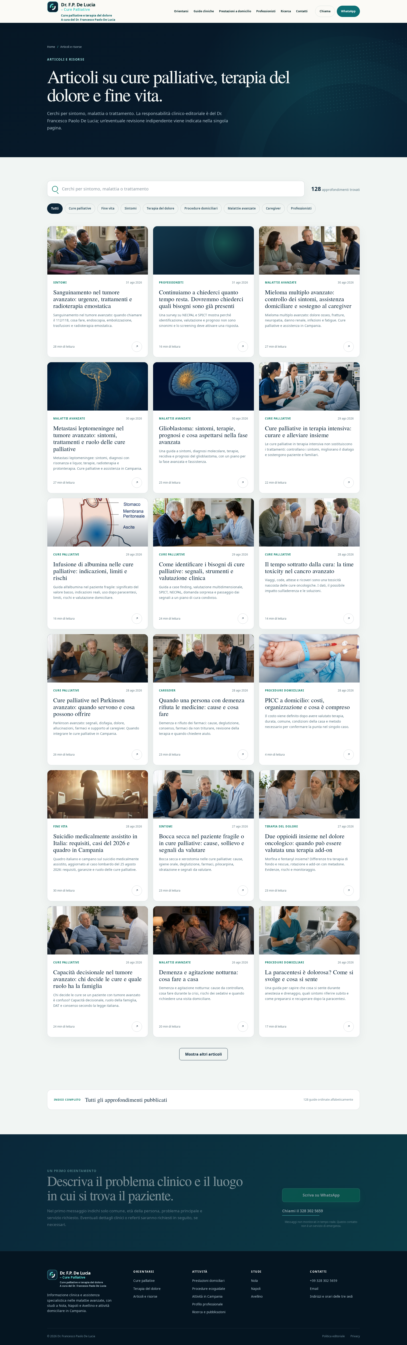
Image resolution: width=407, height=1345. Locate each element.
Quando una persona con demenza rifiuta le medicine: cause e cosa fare (201, 707)
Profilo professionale (207, 1304)
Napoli (255, 1289)
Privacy (355, 1336)
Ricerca (286, 11)
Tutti (55, 208)
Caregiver (273, 208)
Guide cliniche (204, 11)
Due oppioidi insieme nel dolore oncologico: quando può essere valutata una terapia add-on (305, 843)
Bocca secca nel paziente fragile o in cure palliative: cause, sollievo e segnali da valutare (201, 843)
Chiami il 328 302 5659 (302, 1210)
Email (314, 1289)
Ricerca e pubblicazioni (208, 1312)
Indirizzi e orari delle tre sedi (331, 1296)
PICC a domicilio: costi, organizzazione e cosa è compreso (307, 703)
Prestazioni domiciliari (208, 1281)
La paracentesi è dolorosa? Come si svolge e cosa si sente (309, 975)
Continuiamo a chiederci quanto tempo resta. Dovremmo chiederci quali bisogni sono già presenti (201, 299)
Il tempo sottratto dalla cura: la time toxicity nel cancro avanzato (309, 567)
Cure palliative (80, 208)
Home (51, 47)
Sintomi (131, 208)
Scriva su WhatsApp (321, 1195)
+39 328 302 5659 (323, 1281)
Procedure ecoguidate (208, 1289)
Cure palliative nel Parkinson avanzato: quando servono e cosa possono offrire (94, 707)
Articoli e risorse (145, 1296)
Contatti (302, 11)
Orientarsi (181, 11)
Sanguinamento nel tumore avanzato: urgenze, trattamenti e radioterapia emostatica (92, 299)
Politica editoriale (333, 1336)
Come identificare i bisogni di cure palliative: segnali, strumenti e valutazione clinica (202, 571)
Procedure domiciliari (201, 208)
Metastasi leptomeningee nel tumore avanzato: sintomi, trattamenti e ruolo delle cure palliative (89, 438)
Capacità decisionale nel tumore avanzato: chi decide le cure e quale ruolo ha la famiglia (97, 979)
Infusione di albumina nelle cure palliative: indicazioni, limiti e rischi (93, 571)
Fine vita (107, 208)
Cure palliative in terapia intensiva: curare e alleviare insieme (308, 431)
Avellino (257, 1296)
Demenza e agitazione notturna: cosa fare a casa (198, 975)
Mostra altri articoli (203, 1054)
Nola (254, 1281)
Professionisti (266, 11)
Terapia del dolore (160, 208)
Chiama (325, 11)
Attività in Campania (207, 1296)
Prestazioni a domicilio (235, 11)
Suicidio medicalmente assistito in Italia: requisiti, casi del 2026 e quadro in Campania (95, 843)
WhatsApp (348, 11)
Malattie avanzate (242, 208)
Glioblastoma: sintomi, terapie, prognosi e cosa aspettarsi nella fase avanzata (203, 435)
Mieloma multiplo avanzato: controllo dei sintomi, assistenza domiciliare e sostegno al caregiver (308, 299)
